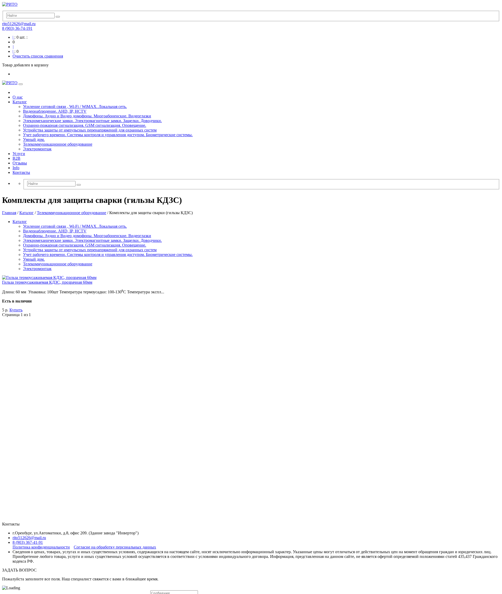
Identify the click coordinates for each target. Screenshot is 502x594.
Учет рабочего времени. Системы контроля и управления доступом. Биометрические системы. (108, 135)
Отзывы (20, 163)
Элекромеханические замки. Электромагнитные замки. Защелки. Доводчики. (92, 120)
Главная (9, 212)
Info (16, 167)
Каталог (20, 102)
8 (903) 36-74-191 (17, 28)
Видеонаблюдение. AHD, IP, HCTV (55, 111)
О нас (18, 97)
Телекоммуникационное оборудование (57, 144)
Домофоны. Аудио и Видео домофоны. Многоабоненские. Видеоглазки (87, 116)
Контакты (21, 172)
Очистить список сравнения (38, 56)
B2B (16, 158)
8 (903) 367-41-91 (28, 542)
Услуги (19, 153)
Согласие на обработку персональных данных (115, 547)
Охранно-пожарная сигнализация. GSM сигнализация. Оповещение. (84, 125)
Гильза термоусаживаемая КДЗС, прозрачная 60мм (47, 282)
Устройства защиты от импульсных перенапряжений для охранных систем (90, 130)
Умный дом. (34, 139)
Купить (15, 310)
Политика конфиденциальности (41, 547)
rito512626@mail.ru (19, 23)
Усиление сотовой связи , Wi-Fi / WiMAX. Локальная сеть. (75, 106)
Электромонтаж (37, 149)
